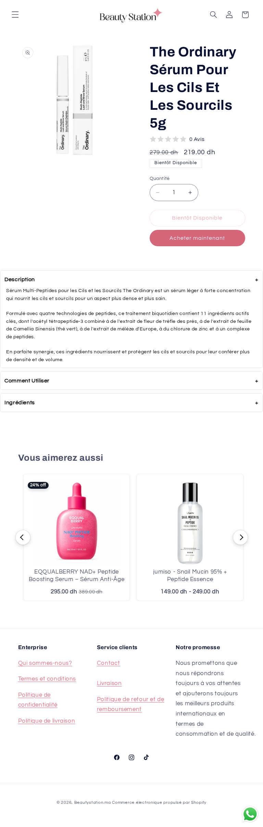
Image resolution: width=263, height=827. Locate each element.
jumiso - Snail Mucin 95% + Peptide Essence (190, 575)
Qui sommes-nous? (45, 663)
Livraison (109, 683)
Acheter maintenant (197, 238)
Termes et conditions (47, 679)
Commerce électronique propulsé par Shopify (159, 802)
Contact (108, 663)
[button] (15, 15)
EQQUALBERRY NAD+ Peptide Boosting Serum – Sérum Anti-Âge (77, 575)
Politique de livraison (46, 721)
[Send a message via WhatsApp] (250, 814)
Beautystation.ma (92, 802)
